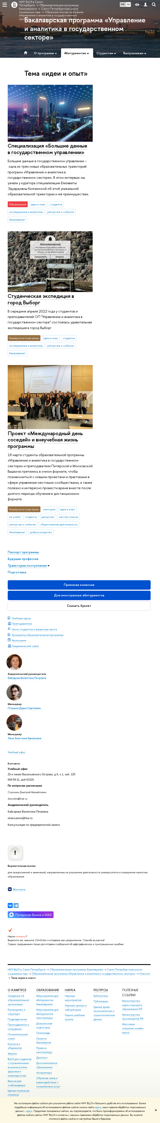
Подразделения (17, 1019)
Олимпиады (43, 1033)
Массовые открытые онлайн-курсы (133, 1028)
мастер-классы (68, 517)
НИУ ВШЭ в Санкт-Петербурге (27, 969)
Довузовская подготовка (44, 1025)
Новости (144, 973)
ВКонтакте (19, 889)
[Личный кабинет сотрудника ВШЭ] (145, 4)
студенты (56, 204)
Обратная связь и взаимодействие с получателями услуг (48, 1082)
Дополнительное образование (46, 1065)
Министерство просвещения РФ (133, 1017)
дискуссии (47, 517)
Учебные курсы (21, 618)
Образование (47, 990)
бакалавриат (17, 219)
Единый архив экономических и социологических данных (104, 1013)
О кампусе (17, 990)
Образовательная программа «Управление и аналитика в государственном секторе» (83, 973)
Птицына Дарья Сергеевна (24, 708)
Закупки (12, 1053)
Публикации (101, 1001)
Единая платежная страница (18, 1093)
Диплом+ (42, 1057)
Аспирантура (44, 1072)
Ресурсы (101, 990)
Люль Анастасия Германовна (24, 738)
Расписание (19, 640)
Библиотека (101, 996)
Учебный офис (16, 752)
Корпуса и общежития (15, 1046)
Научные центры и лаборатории (76, 1007)
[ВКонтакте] (10, 905)
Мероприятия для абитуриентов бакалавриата (47, 1000)
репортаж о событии (60, 212)
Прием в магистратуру (44, 1050)
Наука (70, 990)
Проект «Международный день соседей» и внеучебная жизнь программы (45, 440)
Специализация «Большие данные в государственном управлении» (47, 149)
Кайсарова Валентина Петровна (27, 678)
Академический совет (25, 646)
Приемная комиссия (79, 585)
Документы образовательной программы (37, 635)
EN (128, 4)
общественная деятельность (59, 524)
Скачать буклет (79, 605)
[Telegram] (16, 905)
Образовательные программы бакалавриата (76, 969)
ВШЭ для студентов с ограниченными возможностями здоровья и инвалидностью (19, 1067)
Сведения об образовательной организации (18, 1000)
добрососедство (41, 532)
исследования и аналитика (26, 212)
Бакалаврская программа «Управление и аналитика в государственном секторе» (84, 28)
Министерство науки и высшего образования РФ (132, 1005)
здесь (98, 1107)
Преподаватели (22, 623)
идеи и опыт (38, 204)
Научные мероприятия (73, 998)
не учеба (14, 517)
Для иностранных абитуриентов (79, 595)
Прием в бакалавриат (43, 1041)
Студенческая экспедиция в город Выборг (41, 299)
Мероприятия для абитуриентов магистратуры (47, 1014)
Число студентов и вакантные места (34, 629)
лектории (49, 509)
